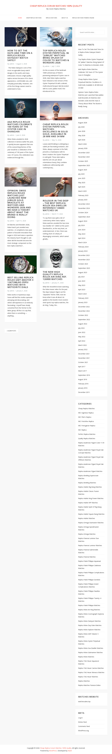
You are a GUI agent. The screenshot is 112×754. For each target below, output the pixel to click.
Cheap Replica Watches (34, 18)
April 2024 (81, 238)
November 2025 (84, 157)
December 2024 (84, 204)
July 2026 (81, 127)
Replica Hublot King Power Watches (90, 498)
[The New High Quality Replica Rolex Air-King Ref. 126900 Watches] (56, 258)
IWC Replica (82, 430)
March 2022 (82, 345)
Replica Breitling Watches (87, 483)
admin (12, 64)
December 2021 (84, 354)
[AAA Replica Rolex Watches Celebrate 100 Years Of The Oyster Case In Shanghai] (21, 108)
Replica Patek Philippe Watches (89, 605)
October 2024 (83, 212)
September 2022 (84, 319)
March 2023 (82, 294)
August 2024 (82, 221)
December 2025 (84, 153)
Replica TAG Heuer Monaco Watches (91, 672)
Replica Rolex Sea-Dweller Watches (90, 648)
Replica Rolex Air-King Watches (89, 610)
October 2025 (83, 161)
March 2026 (82, 144)
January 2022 (82, 349)
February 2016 (83, 384)
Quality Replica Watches (86, 438)
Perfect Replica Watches (86, 434)
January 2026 (82, 148)
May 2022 (81, 337)
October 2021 (83, 362)
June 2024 (81, 230)
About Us (64, 18)
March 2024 (82, 242)
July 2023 (81, 277)
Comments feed (84, 726)
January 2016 (82, 388)
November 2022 (84, 311)
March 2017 (82, 371)
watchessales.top (84, 701)
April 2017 (81, 367)
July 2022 (81, 328)
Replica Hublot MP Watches (88, 503)
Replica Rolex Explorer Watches (89, 630)
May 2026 (81, 135)
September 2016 (84, 375)
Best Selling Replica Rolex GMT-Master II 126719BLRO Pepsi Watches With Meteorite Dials (20, 282)
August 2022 (82, 324)
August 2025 (82, 170)
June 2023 (81, 281)
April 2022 (81, 341)
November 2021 (84, 358)
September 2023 (84, 268)
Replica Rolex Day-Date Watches (90, 625)
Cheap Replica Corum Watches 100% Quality (56, 5)
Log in (80, 718)
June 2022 (81, 332)
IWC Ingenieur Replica (86, 413)
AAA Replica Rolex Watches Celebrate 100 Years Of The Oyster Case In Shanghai (19, 126)
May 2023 (81, 285)
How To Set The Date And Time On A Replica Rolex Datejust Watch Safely (19, 55)
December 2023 (84, 255)
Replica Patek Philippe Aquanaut (89, 561)
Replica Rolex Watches (86, 657)
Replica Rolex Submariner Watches (90, 652)
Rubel (70, 751)
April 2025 (81, 187)
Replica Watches (51, 18)
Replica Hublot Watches (86, 518)
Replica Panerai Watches (87, 557)
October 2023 (83, 264)
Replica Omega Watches (86, 534)
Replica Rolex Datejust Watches (89, 621)
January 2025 (82, 200)
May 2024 (81, 234)
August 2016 (82, 379)
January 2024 (82, 251)
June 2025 (81, 178)
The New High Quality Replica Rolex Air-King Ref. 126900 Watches (55, 275)
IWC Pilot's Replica (84, 417)
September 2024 (84, 217)
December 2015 (84, 392)
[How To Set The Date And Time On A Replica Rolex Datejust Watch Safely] (21, 37)
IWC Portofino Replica (86, 421)
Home (20, 18)
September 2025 (84, 165)
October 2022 (83, 315)
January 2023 (82, 302)
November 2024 (84, 208)
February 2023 (83, 298)
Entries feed (82, 722)
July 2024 (81, 225)
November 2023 (84, 260)
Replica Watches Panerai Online (83, 18)
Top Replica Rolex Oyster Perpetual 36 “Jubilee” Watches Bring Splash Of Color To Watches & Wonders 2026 (56, 56)
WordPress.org (83, 731)
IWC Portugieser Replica (86, 426)
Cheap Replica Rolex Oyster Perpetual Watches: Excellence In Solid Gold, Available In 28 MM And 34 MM (55, 130)
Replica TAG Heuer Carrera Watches (91, 668)
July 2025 (81, 174)
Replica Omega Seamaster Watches (91, 523)
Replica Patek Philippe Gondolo (89, 580)
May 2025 (81, 183)
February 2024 (83, 247)
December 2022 (84, 307)
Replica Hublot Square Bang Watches (91, 514)
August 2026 (82, 123)
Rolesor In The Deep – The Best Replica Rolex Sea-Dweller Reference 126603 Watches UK (55, 205)
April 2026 (81, 140)
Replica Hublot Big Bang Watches (90, 487)
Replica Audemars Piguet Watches (90, 471)
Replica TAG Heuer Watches (88, 677)
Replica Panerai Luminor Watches (90, 545)
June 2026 (81, 131)
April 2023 (81, 289)
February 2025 (83, 195)
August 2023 (82, 272)
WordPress (53, 751)
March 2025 (82, 191)
